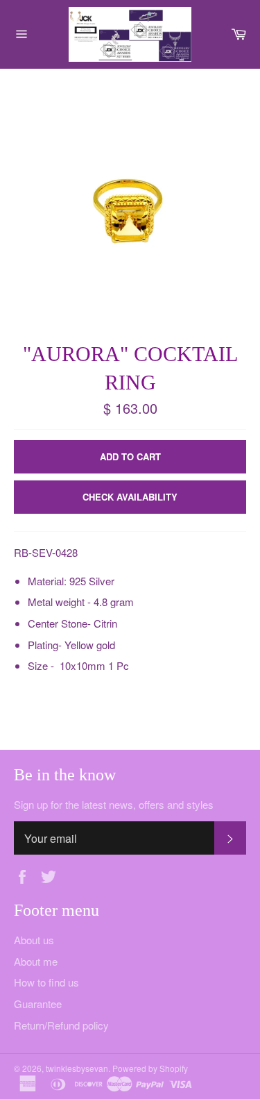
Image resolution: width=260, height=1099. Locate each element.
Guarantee (38, 1003)
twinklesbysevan (77, 1068)
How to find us (46, 982)
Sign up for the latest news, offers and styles (114, 805)
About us (34, 939)
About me (36, 961)
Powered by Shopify (150, 1068)
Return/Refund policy (61, 1025)
